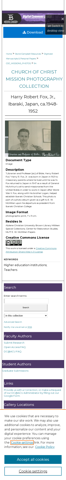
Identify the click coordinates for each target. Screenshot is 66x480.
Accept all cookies (33, 459)
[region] (33, 444)
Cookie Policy (45, 447)
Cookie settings (22, 442)
